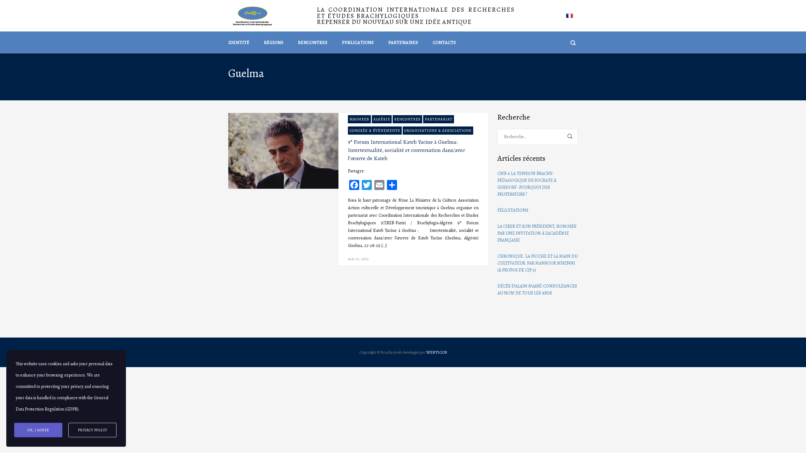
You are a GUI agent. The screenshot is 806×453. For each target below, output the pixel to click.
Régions (273, 43)
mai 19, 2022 (358, 258)
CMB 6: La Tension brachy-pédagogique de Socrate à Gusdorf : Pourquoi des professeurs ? (526, 184)
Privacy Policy (92, 430)
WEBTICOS (436, 352)
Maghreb (359, 119)
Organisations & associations (438, 130)
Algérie (381, 119)
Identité (238, 43)
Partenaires (403, 43)
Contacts (444, 43)
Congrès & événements (374, 130)
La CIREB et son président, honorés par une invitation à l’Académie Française (536, 233)
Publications (358, 43)
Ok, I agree (38, 430)
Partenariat (438, 119)
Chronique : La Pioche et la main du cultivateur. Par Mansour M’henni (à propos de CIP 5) (537, 263)
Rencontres (312, 43)
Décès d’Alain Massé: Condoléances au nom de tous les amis (537, 289)
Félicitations (512, 210)
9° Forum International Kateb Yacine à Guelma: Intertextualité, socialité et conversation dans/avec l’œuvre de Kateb (406, 150)
